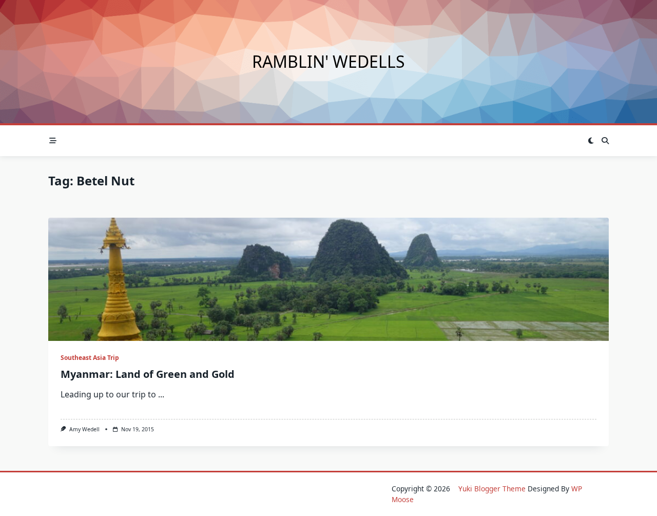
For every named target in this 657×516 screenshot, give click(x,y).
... (161, 394)
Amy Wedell (84, 429)
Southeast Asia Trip (90, 357)
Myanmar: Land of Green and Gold (148, 374)
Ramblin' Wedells (328, 61)
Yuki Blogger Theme (492, 488)
